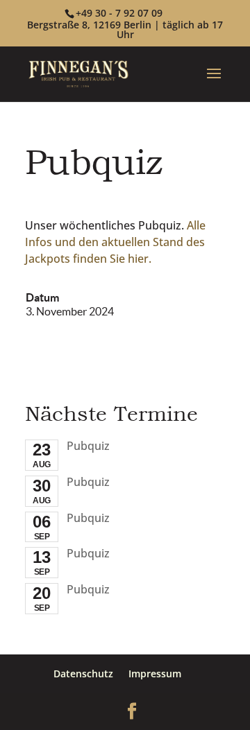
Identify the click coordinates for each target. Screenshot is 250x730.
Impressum (154, 673)
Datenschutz (83, 673)
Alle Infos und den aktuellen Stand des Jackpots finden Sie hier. (115, 242)
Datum (42, 297)
